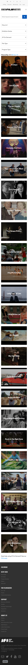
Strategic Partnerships (6, 606)
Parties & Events (5, 579)
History (2, 620)
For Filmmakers (6, 588)
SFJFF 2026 (4, 572)
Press (19, 645)
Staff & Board (4, 624)
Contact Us (3, 631)
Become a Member (5, 602)
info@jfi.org (4, 651)
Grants (2, 592)
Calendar (4, 567)
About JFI (3, 583)
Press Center (4, 629)
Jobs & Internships (5, 627)
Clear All (15, 55)
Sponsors (3, 611)
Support (4, 599)
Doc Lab (3, 590)
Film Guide (3, 574)
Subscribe (9, 4)
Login (23, 4)
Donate (3, 604)
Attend (2, 581)
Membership (15, 4)
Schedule (3, 576)
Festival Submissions (6, 595)
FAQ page (4, 558)
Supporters (3, 608)
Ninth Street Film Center (6, 622)
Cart (20, 4)
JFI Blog (4, 4)
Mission (3, 618)
